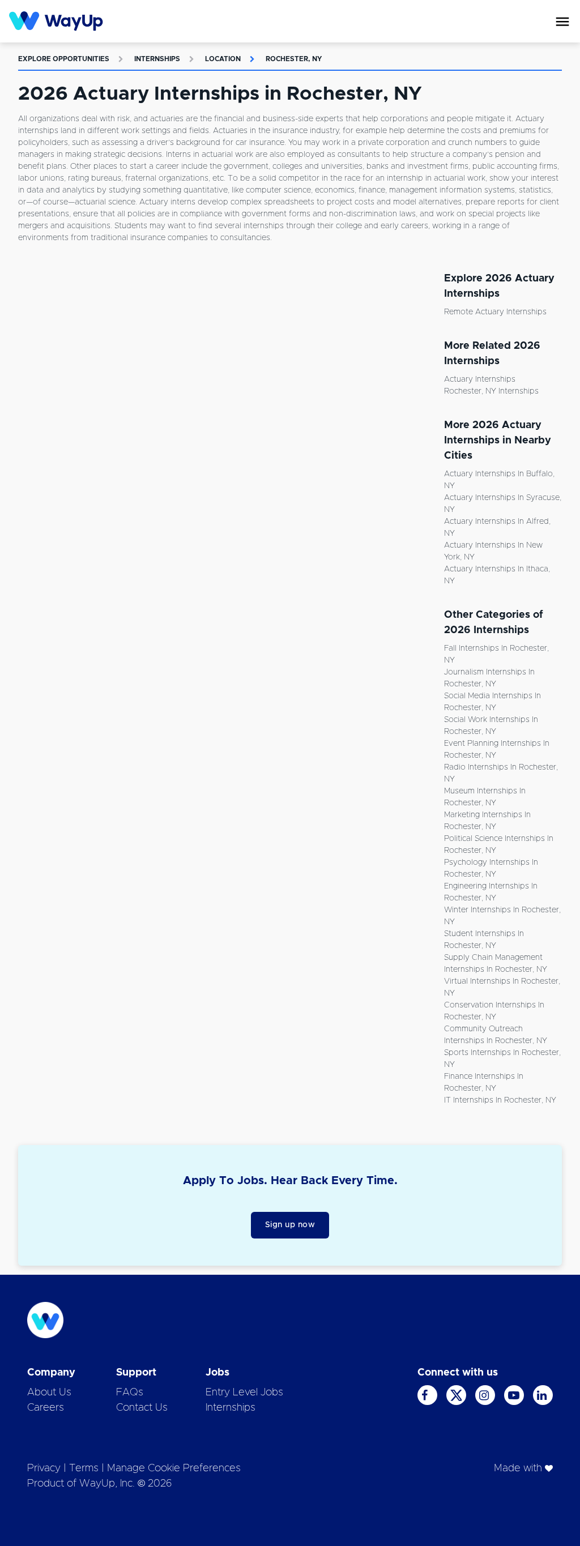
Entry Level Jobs (244, 1392)
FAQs (129, 1392)
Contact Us (142, 1408)
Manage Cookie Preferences (174, 1468)
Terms (84, 1468)
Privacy (44, 1468)
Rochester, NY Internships (491, 391)
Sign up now (290, 1225)
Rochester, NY (294, 58)
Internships (157, 58)
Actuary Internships (479, 379)
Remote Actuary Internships (495, 312)
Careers (45, 1408)
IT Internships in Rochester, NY (500, 1100)
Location (223, 58)
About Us (49, 1392)
